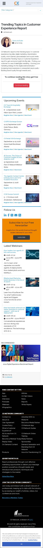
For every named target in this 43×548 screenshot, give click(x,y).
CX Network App (28, 425)
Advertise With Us (28, 417)
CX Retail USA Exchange (12, 138)
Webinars (5, 404)
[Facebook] (9, 216)
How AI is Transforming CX (31, 452)
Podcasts (5, 402)
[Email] (16, 216)
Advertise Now (8, 476)
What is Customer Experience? (8, 429)
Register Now (8, 115)
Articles (24, 393)
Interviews (5, 399)
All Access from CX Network (9, 435)
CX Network (8, 377)
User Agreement (8, 423)
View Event (28, 115)
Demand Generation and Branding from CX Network (31, 447)
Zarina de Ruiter (17, 40)
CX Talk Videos (27, 396)
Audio (4, 396)
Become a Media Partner (31, 423)
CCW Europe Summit (11, 194)
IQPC (31, 520)
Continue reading (21, 85)
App (3, 393)
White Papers (26, 404)
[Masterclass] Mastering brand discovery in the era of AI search (14, 280)
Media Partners (27, 439)
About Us (5, 420)
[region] (21, 538)
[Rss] (20, 216)
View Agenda (18, 115)
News (24, 399)
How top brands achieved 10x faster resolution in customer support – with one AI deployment (14, 310)
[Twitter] (12, 216)
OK (21, 544)
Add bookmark (7, 32)
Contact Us (6, 417)
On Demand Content (10, 444)
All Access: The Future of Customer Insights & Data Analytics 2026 (13, 157)
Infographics (6, 407)
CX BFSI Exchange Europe (13, 121)
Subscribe (21, 237)
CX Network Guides (29, 428)
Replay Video (7, 442)
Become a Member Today (11, 439)
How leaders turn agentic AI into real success (13, 251)
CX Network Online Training (28, 435)
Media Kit (25, 420)
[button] (21, 10)
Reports (24, 402)
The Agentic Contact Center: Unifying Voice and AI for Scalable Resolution (14, 177)
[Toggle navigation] (4, 3)
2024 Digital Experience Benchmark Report (18, 364)
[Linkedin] (5, 216)
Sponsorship (26, 442)
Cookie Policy (7, 425)
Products (5, 452)
